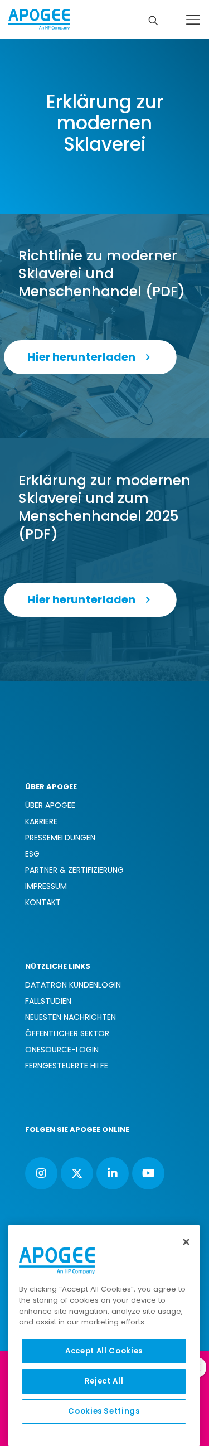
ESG (32, 853)
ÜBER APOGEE (50, 805)
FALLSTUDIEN (48, 1001)
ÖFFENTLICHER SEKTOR (67, 1033)
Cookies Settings (104, 1411)
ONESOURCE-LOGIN (62, 1049)
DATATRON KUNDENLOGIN (73, 984)
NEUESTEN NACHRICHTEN (70, 1017)
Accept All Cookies (104, 1351)
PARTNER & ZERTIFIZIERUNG (74, 870)
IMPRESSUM (46, 886)
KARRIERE (41, 821)
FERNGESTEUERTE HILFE (66, 1065)
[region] (104, 1335)
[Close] (186, 1242)
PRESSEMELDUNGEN (60, 837)
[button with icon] (41, 1173)
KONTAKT (43, 902)
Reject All (104, 1381)
